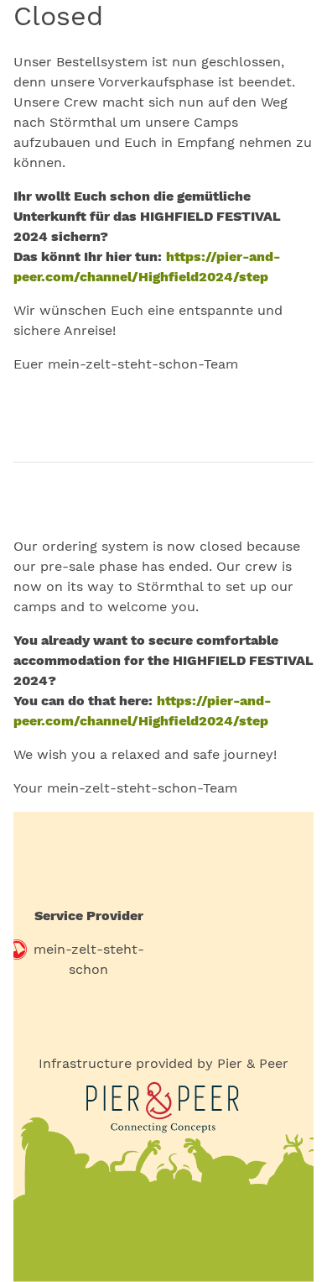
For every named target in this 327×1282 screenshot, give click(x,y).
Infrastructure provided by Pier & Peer (163, 1063)
